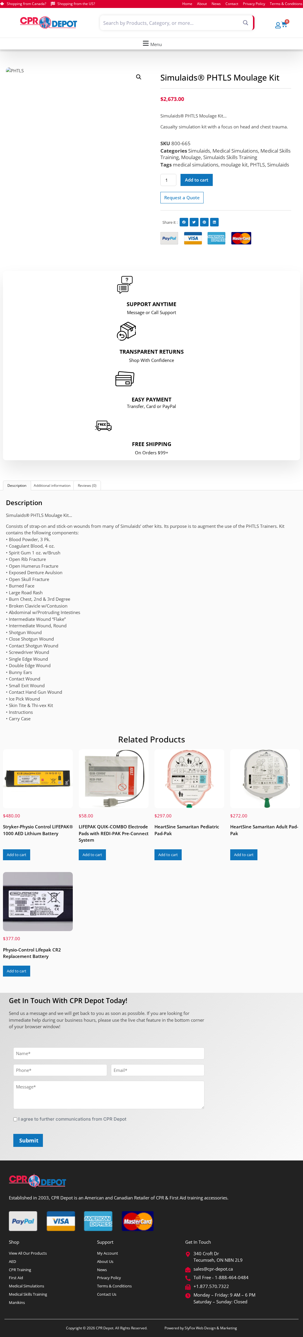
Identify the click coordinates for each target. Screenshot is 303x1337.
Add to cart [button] (16, 854)
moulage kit (234, 164)
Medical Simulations (235, 150)
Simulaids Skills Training (230, 157)
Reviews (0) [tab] (87, 485)
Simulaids (199, 150)
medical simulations (195, 164)
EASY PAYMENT (151, 399)
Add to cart (196, 180)
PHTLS (257, 164)
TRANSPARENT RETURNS (152, 351)
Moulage (191, 157)
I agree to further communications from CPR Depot (72, 1119)
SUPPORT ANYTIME (151, 304)
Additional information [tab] (52, 485)
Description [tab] (16, 485)
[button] (151, 43)
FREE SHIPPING (151, 444)
